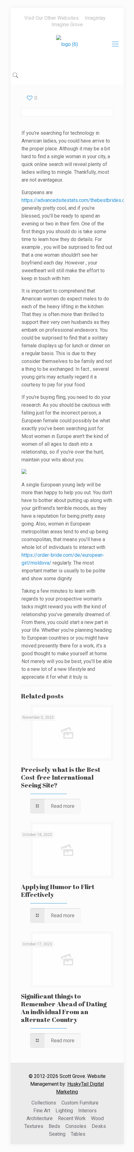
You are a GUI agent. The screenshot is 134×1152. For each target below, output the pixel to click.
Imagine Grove (67, 25)
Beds (54, 1126)
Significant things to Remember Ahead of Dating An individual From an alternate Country (64, 1008)
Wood (97, 1118)
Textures (33, 1126)
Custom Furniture (79, 1103)
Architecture (39, 1118)
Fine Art (41, 1111)
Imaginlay (95, 18)
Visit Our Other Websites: (51, 18)
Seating (57, 1134)
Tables (78, 1134)
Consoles (75, 1126)
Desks (99, 1126)
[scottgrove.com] (67, 49)
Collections (43, 1103)
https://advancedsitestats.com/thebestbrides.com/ (78, 200)
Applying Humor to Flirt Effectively (57, 890)
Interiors (87, 1111)
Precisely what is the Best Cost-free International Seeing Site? (60, 777)
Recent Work (72, 1118)
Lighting (64, 1111)
